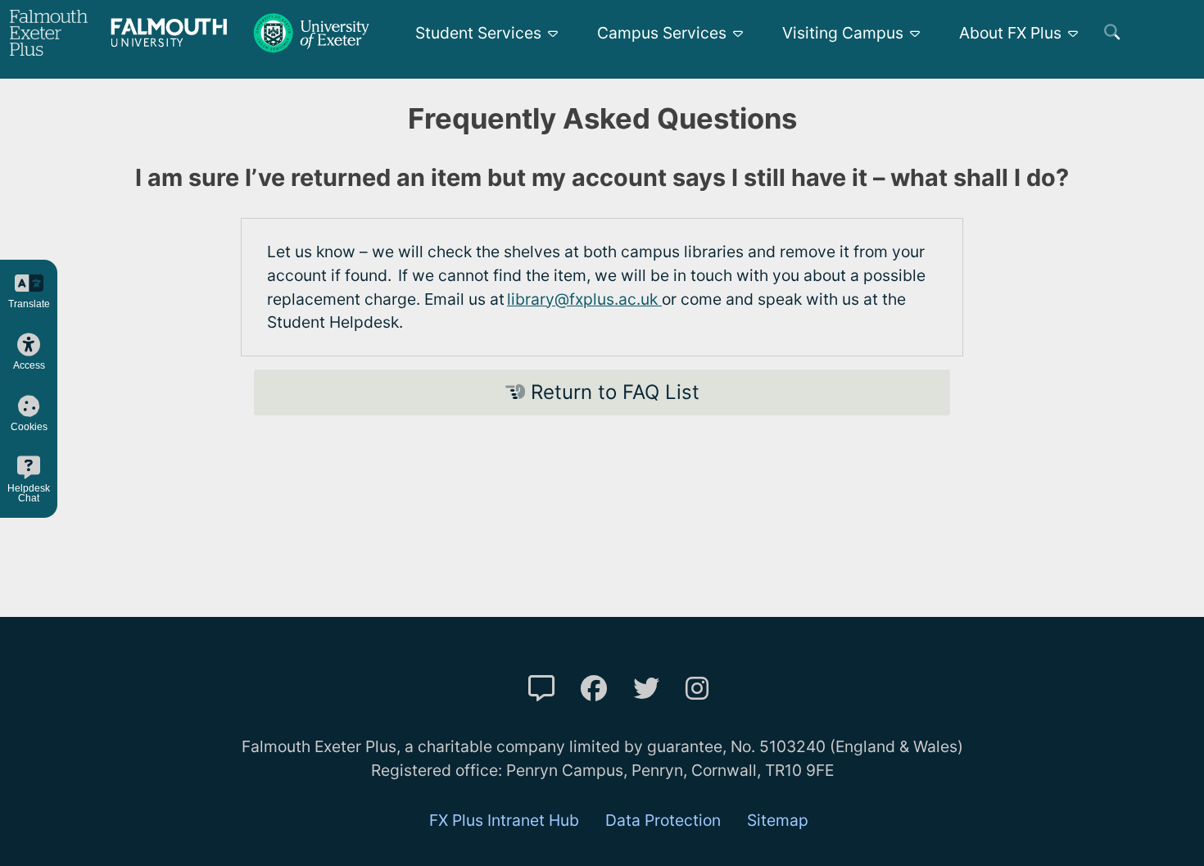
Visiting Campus (842, 33)
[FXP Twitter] (646, 689)
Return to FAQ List (612, 392)
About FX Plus (1010, 33)
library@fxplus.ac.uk (584, 299)
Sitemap (777, 820)
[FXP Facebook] (594, 689)
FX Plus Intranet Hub (504, 820)
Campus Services (661, 33)
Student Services (478, 33)
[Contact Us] (541, 689)
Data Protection (663, 820)
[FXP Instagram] (697, 689)
